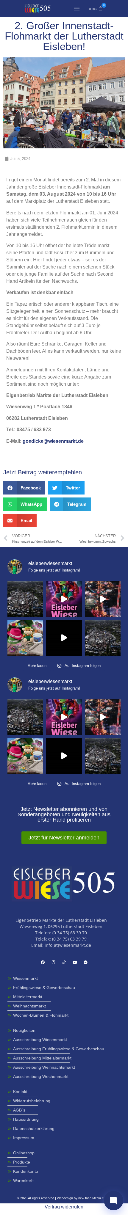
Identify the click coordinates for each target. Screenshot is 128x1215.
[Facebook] (42, 962)
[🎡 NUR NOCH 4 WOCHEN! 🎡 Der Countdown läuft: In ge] (64, 638)
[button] (96, 9)
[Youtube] (75, 962)
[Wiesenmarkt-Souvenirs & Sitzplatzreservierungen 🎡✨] (25, 638)
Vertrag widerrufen (64, 1206)
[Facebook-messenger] (85, 962)
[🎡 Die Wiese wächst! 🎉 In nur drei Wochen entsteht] (25, 599)
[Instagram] (53, 962)
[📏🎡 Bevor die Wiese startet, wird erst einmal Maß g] (64, 599)
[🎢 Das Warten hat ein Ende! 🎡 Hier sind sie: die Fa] (103, 599)
